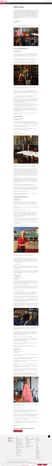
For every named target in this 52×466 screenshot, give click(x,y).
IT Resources (37, 456)
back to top (49, 436)
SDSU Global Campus (18, 452)
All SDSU (48, 1)
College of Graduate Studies (19, 443)
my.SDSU (37, 446)
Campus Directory (38, 440)
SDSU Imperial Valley (28, 442)
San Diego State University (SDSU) (30, 439)
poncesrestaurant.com (17, 51)
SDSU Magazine (3, 3)
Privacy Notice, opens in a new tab (24, 465)
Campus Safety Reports (9, 462)
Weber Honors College (18, 455)
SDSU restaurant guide (18, 431)
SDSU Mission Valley (28, 443)
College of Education (18, 440)
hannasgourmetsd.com (17, 119)
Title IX (36, 449)
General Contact (38, 439)
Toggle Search (44, 1)
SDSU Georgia (27, 440)
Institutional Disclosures (16, 462)
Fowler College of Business (19, 450)
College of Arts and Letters (19, 439)
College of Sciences (18, 449)
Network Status (37, 453)
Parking (37, 443)
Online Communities (38, 457)
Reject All (40, 464)
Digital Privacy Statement (19, 461)
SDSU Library (17, 453)
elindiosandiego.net (17, 199)
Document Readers (13, 461)
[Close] (51, 464)
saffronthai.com (16, 352)
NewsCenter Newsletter (38, 450)
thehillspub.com (16, 278)
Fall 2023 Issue (8, 3)
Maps (36, 442)
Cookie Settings (34, 464)
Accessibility (8, 461)
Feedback (34, 462)
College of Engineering (18, 442)
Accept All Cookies (45, 464)
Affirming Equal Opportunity (29, 462)
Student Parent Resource (22, 462)
